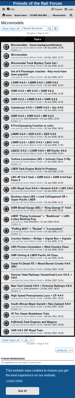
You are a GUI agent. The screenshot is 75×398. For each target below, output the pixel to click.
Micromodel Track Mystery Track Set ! (34, 63)
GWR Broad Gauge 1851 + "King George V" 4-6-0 (41, 207)
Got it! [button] (22, 390)
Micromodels (12, 23)
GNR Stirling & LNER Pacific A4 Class (34, 255)
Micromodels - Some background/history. (36, 45)
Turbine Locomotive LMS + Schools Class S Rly (41, 159)
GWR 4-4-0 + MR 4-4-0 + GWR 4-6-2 (32, 90)
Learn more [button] (14, 380)
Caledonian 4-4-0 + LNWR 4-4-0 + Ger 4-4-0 (37, 107)
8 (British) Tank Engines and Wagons (34, 322)
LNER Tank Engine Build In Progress (34, 168)
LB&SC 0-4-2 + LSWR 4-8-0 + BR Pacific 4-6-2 (38, 150)
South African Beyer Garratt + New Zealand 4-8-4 (41, 303)
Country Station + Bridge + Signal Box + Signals (41, 238)
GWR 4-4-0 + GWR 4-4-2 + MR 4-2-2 (32, 115)
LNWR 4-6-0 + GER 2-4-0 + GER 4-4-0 (33, 134)
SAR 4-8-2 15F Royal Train (27, 330)
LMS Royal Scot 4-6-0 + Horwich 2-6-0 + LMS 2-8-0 (42, 188)
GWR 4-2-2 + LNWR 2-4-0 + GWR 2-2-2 (34, 99)
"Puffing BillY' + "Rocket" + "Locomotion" (37, 228)
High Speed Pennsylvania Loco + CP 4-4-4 (37, 295)
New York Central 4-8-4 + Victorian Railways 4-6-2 (41, 285)
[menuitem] (11, 9)
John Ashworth (31, 118)
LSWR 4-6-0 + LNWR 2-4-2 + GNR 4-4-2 (34, 82)
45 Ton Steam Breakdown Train (30, 313)
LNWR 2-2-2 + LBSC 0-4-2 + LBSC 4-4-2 (35, 142)
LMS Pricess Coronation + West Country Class (40, 246)
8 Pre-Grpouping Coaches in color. (32, 125)
